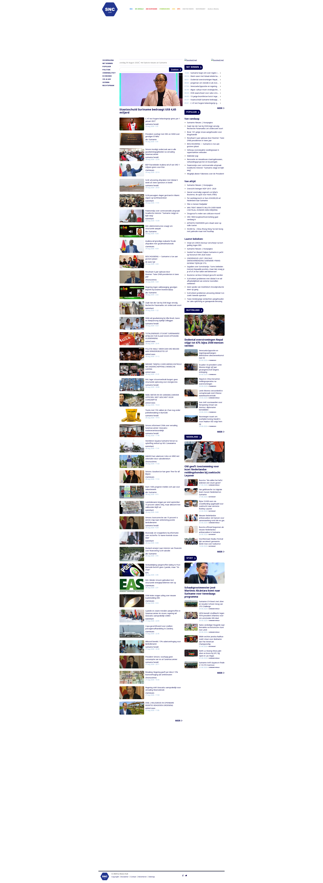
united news (150, 341)
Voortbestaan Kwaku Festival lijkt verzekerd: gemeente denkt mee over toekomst (211, 541)
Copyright (115, 877)
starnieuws (149, 170)
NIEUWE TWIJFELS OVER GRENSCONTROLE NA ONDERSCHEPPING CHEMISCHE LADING (163, 366)
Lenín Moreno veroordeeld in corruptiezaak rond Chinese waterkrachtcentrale (211, 393)
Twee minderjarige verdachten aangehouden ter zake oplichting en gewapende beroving (205, 300)
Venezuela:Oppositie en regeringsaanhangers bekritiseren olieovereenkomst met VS (211, 354)
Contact (133, 877)
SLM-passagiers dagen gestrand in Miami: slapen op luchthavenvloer (162, 196)
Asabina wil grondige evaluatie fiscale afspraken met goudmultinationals (160, 242)
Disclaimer (125, 877)
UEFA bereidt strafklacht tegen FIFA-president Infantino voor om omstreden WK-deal (211, 615)
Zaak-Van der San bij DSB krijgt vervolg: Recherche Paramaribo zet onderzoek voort (163, 303)
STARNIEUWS (164, 9)
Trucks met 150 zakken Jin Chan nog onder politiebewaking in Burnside (162, 411)
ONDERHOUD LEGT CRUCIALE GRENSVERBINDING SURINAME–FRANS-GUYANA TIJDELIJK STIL (204, 260)
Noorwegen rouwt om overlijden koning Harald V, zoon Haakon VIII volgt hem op (210, 420)
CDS (173, 9)
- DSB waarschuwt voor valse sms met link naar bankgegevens (201, 93)
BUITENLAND (193, 310)
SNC (131, 9)
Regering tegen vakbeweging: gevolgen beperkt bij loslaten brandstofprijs (161, 288)
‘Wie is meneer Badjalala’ (197, 204)
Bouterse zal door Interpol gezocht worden (205, 275)
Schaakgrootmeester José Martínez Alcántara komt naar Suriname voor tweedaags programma (202, 592)
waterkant (149, 201)
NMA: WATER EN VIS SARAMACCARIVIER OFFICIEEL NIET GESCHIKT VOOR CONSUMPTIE (162, 397)
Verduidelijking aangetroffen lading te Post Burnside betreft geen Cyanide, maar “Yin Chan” (162, 567)
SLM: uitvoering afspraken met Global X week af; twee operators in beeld (161, 181)
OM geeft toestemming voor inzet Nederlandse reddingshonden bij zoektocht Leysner (202, 471)
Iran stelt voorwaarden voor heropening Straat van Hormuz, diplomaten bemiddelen (210, 406)
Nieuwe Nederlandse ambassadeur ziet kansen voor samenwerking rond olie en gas (211, 518)
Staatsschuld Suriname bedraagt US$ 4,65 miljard (147, 111)
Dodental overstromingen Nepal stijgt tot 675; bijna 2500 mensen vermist (203, 342)
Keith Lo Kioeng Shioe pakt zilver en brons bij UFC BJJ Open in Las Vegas (210, 653)
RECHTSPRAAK (108, 85)
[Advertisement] (161, 38)
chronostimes (151, 279)
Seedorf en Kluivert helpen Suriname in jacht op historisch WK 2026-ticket (205, 253)
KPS (178, 9)
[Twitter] (186, 875)
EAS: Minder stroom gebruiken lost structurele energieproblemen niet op (160, 581)
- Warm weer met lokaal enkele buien (201, 76)
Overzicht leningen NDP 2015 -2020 (201, 188)
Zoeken (175, 69)
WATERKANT (200, 9)
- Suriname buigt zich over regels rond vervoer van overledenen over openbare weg (201, 73)
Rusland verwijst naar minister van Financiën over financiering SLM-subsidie (163, 549)
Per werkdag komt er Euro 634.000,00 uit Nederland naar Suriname (204, 199)
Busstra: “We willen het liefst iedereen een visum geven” (210, 481)
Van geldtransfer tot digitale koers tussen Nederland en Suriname (210, 492)
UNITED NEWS (188, 9)
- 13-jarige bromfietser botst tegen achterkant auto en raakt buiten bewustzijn (201, 96)
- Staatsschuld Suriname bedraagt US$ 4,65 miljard (201, 99)
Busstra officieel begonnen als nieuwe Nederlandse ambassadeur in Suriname (211, 529)
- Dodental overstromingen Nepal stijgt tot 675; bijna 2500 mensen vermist (201, 79)
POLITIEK (106, 69)
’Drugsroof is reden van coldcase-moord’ (203, 213)
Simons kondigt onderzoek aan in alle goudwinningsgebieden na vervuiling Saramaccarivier (160, 151)
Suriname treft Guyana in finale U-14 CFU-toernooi (211, 663)
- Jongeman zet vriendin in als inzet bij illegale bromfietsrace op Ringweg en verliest (201, 83)
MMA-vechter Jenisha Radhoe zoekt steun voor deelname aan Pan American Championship (211, 640)
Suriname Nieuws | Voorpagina (200, 122)
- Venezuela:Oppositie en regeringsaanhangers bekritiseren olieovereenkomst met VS (201, 86)
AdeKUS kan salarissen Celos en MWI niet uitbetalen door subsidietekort (162, 457)
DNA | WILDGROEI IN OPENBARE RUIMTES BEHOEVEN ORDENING (159, 704)
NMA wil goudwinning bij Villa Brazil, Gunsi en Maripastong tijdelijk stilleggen (162, 319)
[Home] (109, 9)
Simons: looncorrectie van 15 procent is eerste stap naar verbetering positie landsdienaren (161, 520)
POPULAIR (106, 66)
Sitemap (152, 877)
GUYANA (105, 82)
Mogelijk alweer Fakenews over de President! (205, 173)
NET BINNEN (107, 63)
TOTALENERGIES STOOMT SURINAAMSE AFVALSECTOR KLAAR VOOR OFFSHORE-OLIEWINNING (162, 336)
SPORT (189, 558)
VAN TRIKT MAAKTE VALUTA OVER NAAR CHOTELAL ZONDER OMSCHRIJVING (204, 208)
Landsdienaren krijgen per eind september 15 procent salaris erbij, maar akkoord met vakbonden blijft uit (162, 504)
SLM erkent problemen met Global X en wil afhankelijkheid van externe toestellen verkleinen (204, 281)
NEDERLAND (192, 436)
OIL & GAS (106, 79)
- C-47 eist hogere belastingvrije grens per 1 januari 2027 (201, 103)
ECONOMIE (107, 76)
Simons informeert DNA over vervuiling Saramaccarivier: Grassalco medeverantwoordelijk (161, 428)
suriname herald (151, 124)
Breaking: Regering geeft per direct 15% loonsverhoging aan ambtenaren (161, 673)
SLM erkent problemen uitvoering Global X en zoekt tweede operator (205, 294)
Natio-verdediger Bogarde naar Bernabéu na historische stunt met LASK (212, 627)
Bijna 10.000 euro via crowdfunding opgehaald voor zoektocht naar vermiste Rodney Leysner (211, 505)
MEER (177, 720)
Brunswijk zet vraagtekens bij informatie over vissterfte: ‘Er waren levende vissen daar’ (162, 535)
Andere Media (213, 9)
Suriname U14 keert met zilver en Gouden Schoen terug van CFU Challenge (211, 604)
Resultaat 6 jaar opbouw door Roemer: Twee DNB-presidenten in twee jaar (162, 274)
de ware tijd (150, 262)
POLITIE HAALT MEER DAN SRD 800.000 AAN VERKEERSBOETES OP (162, 350)
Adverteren (142, 877)
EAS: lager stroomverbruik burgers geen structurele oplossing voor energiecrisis (161, 380)
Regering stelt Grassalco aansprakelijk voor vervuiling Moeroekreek (163, 688)
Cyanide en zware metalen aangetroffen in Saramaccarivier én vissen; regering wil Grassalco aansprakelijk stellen (162, 613)
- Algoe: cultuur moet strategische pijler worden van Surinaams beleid (201, 89)
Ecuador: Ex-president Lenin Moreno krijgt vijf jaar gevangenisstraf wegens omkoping (210, 368)
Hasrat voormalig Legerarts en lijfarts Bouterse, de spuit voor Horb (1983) (202, 193)
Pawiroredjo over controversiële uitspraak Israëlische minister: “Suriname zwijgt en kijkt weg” (162, 213)
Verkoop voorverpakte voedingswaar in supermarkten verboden (203, 151)
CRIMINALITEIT (109, 73)
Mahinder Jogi (192, 156)
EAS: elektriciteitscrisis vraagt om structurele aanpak (159, 227)
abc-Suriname (151, 139)
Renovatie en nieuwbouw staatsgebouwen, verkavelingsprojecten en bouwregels (205, 160)
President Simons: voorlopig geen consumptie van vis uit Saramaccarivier (161, 658)
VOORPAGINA (108, 60)
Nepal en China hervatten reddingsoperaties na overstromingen (209, 381)
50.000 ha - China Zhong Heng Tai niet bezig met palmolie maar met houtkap (205, 230)
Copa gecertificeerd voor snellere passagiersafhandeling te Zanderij (159, 627)
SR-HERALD (139, 9)
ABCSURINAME (151, 9)
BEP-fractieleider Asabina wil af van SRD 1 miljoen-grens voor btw (162, 166)
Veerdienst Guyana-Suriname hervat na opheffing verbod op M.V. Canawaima (161, 442)
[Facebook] (182, 875)
